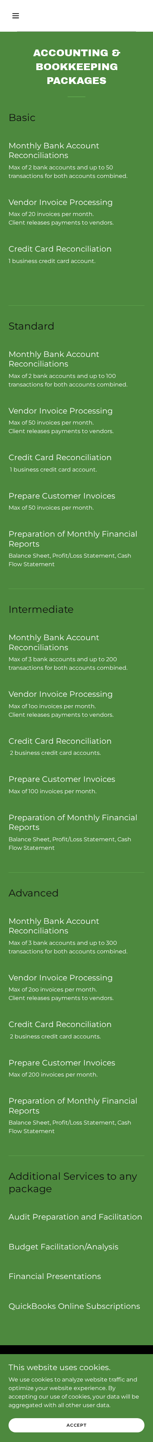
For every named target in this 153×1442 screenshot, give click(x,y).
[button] (24, 16)
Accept (76, 1425)
